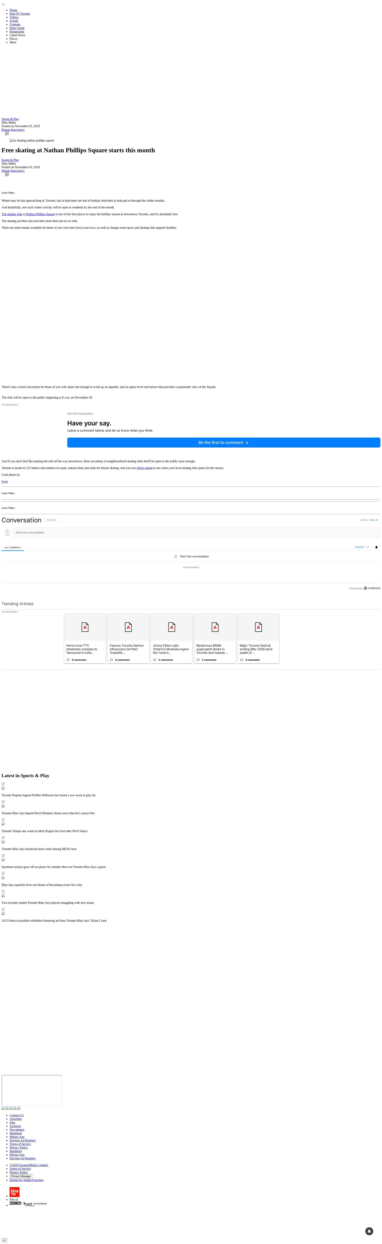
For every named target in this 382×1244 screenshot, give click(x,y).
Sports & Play (10, 119)
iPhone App (17, 1136)
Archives (15, 1126)
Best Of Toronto (20, 13)
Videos (14, 17)
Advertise (16, 1119)
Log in (364, 520)
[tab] (13, 547)
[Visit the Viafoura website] (371, 588)
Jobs (12, 1122)
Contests (15, 24)
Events (14, 20)
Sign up (374, 520)
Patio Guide (17, 28)
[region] (191, 554)
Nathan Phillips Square (40, 214)
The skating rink (12, 214)
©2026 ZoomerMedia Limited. (29, 1165)
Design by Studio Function (26, 1180)
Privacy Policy (19, 1147)
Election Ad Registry (23, 1140)
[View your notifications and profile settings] (376, 547)
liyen (5, 481)
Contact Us (17, 1115)
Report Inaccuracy (13, 129)
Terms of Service (20, 1144)
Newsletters (17, 1129)
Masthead (16, 1133)
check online (144, 468)
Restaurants (17, 31)
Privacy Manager (21, 1176)
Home (13, 10)
